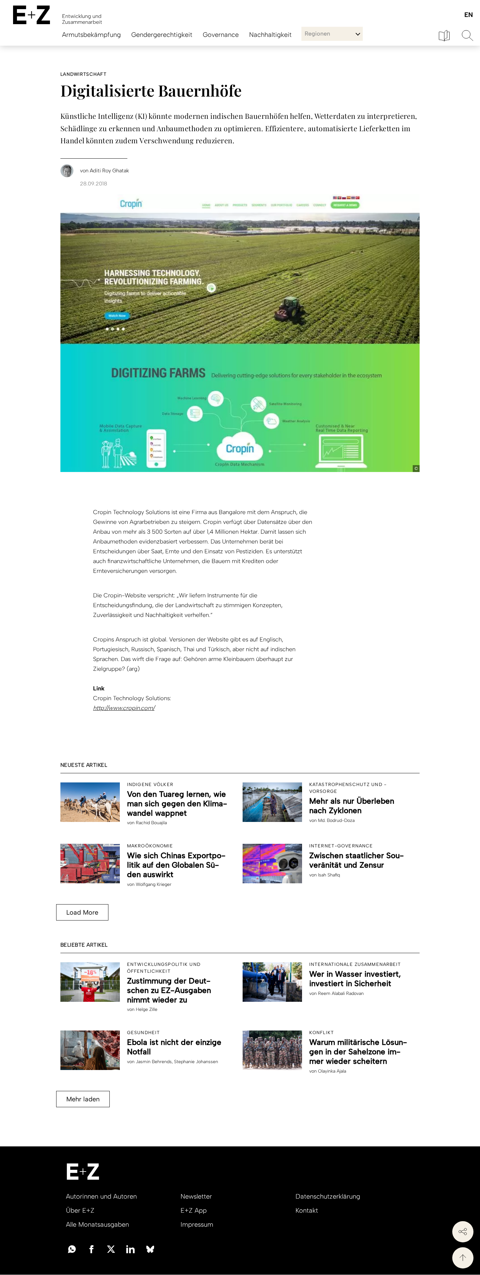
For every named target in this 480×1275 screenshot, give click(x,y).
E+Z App (194, 1210)
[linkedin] (130, 1248)
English (468, 15)
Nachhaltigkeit (270, 35)
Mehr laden (83, 1099)
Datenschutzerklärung (328, 1196)
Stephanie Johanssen (196, 1061)
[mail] (72, 1248)
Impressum (197, 1224)
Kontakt (307, 1210)
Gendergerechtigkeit (161, 35)
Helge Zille (146, 1009)
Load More (82, 912)
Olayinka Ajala (332, 1071)
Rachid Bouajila (151, 823)
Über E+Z (80, 1210)
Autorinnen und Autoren (101, 1196)
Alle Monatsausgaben (97, 1224)
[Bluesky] (150, 1248)
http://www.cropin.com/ (123, 708)
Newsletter (196, 1196)
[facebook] (91, 1248)
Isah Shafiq (329, 875)
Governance (221, 35)
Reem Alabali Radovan (341, 993)
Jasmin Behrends (154, 1061)
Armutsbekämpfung (91, 35)
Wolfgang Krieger (153, 884)
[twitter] (111, 1248)
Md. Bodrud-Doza (336, 820)
